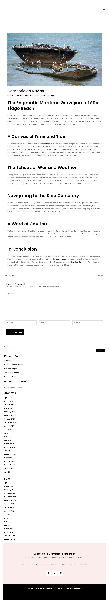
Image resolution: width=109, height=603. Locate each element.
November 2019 (10, 458)
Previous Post (9, 276)
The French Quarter (11, 373)
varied (42, 178)
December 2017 (10, 539)
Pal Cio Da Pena (10, 376)
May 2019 (8, 479)
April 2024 (8, 398)
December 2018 (10, 497)
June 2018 (8, 518)
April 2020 (8, 440)
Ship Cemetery (76, 262)
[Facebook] (48, 573)
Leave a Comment (14, 96)
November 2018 (10, 500)
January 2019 (9, 493)
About (72, 564)
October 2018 (9, 504)
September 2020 (10, 422)
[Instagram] (60, 573)
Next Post (101, 276)
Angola (26, 96)
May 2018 (8, 522)
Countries (26, 564)
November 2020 (10, 415)
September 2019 (10, 465)
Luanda (58, 149)
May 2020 (8, 437)
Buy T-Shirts (40, 564)
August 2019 (9, 468)
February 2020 (9, 447)
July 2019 (7, 472)
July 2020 (8, 430)
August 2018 (9, 511)
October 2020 (9, 419)
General (33, 96)
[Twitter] (54, 573)
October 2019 (9, 461)
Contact (83, 564)
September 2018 (10, 507)
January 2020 (9, 451)
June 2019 (8, 475)
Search (7, 347)
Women (53, 564)
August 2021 (9, 405)
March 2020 (9, 444)
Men (63, 564)
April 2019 (8, 483)
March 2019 (8, 486)
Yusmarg (8, 361)
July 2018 (7, 515)
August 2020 (9, 426)
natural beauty (61, 259)
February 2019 (9, 490)
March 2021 (8, 408)
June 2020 (8, 433)
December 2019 (10, 454)
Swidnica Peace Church (13, 365)
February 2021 (9, 412)
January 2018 (9, 536)
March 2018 (8, 529)
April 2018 (8, 525)
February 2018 (9, 532)
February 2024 (9, 401)
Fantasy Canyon (10, 369)
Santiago (46, 144)
